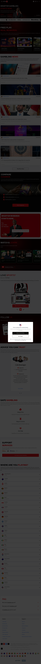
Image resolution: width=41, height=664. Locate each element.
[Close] (32, 323)
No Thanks (20, 336)
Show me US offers (20, 333)
